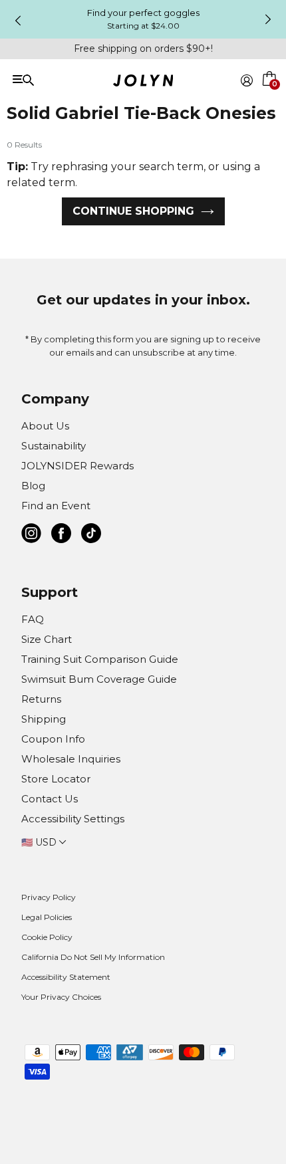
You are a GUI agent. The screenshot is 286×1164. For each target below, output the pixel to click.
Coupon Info (53, 739)
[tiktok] (91, 535)
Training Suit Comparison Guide (99, 659)
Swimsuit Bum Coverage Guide (99, 679)
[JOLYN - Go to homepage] (143, 82)
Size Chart (46, 639)
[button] (270, 95)
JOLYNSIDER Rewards (77, 465)
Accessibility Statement (65, 977)
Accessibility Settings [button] (72, 818)
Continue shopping (133, 211)
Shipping (43, 719)
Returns (41, 699)
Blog (33, 485)
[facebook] (61, 535)
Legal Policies (46, 917)
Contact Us (49, 798)
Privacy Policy (48, 897)
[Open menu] (67, 79)
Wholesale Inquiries (70, 759)
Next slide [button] (268, 19)
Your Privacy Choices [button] (61, 997)
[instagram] (31, 535)
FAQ (32, 619)
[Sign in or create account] (247, 80)
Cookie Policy (46, 937)
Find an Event (55, 505)
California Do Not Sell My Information (93, 957)
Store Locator (55, 778)
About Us (45, 425)
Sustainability (53, 445)
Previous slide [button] (18, 21)
